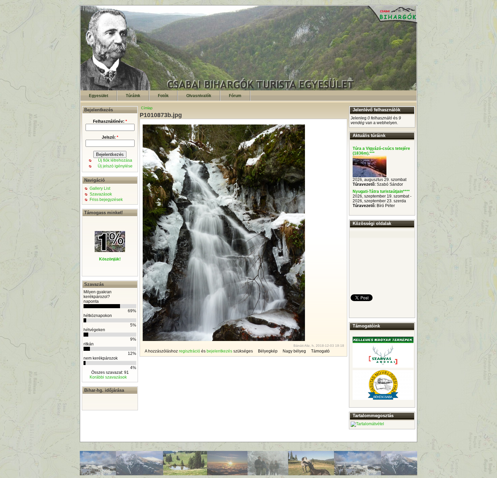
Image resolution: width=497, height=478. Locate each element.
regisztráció (189, 351)
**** (406, 191)
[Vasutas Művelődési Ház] (383, 385)
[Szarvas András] (383, 352)
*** (372, 153)
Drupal (232, 465)
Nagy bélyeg (294, 351)
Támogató (320, 351)
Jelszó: (110, 137)
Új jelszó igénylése (115, 166)
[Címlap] (248, 89)
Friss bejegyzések (106, 199)
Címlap (146, 108)
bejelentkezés (219, 351)
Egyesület (98, 95)
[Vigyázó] (369, 176)
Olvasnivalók (198, 95)
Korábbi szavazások (108, 377)
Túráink (133, 95)
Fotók (163, 95)
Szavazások (101, 194)
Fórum (235, 95)
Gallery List (100, 188)
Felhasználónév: (110, 121)
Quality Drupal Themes (258, 465)
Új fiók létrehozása (115, 160)
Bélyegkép (268, 351)
